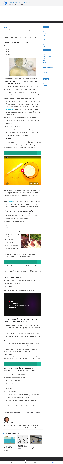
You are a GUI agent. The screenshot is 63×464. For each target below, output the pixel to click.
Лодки (44, 70)
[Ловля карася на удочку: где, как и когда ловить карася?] (9, 436)
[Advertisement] (31, 13)
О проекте (11, 458)
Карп (44, 35)
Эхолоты (45, 75)
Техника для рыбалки (36, 21)
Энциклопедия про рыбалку (19, 2)
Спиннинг (45, 58)
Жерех (44, 31)
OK (53, 462)
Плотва (44, 40)
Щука (44, 46)
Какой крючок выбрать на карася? (22, 445)
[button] (14, 22)
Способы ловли (19, 21)
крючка (11, 201)
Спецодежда (46, 73)
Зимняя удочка (46, 52)
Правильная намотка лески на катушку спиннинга (33, 413)
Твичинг (45, 60)
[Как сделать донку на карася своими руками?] (36, 436)
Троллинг (45, 62)
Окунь (44, 39)
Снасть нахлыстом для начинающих (13, 412)
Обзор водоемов (47, 81)
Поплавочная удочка (47, 56)
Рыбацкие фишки (47, 83)
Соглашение (27, 458)
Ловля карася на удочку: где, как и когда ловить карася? (8, 448)
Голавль (45, 29)
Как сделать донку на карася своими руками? (35, 447)
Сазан (44, 42)
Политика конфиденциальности (19, 458)
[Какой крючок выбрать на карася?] (22, 436)
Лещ (44, 37)
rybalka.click (7, 458)
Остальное (45, 21)
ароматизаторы (9, 109)
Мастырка (6, 213)
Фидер (44, 64)
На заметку (27, 21)
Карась (6, 27)
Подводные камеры (47, 72)
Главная (5, 21)
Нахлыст (45, 54)
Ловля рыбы (11, 21)
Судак (44, 44)
